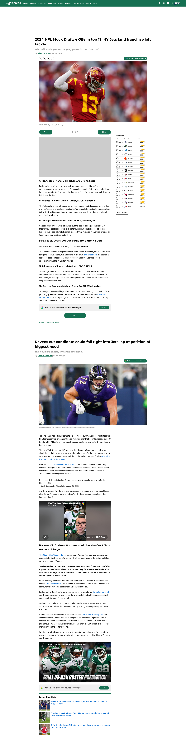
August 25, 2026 (72, 486)
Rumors (33, 3)
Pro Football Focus (54, 584)
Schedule (41, 3)
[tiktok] (172, 3)
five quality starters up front (63, 464)
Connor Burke (52, 555)
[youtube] (168, 3)
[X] (164, 3)
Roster (60, 3)
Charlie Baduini (45, 356)
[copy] (52, 58)
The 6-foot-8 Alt (90, 255)
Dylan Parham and (100, 592)
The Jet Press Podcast (82, 3)
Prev (46, 132)
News (25, 3)
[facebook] (159, 3)
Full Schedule (122, 212)
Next (104, 132)
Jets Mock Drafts (52, 323)
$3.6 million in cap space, (92, 614)
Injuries (68, 3)
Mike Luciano (44, 53)
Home (41, 323)
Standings (52, 3)
